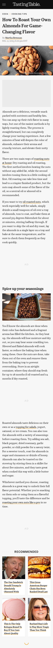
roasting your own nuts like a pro (21, 502)
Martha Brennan (13, 37)
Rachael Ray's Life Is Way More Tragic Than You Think (39, 626)
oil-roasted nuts (32, 201)
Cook (5, 14)
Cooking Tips (19, 14)
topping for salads (26, 427)
